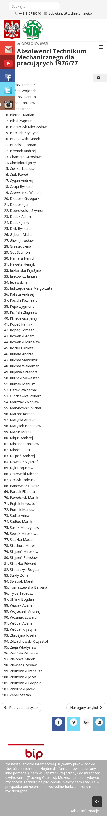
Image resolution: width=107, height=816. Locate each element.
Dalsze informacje (84, 810)
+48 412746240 (30, 13)
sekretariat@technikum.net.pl (71, 13)
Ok (97, 801)
